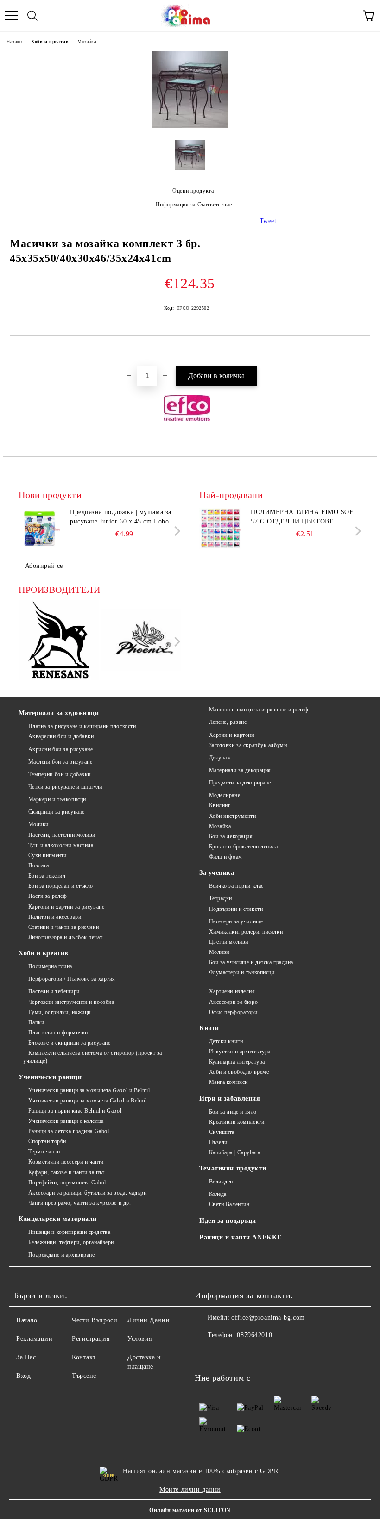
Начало (14, 41)
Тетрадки (220, 898)
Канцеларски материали (58, 1218)
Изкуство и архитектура (240, 1051)
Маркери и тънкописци (57, 799)
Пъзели (218, 1142)
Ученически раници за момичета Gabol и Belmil (89, 1090)
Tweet (268, 221)
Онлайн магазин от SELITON (190, 1510)
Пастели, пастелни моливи (61, 835)
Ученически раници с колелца (66, 1121)
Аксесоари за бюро (233, 1002)
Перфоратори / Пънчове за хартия (71, 979)
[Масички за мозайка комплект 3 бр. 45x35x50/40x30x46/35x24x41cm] (190, 125)
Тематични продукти (232, 1168)
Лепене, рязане (228, 722)
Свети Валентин (229, 1204)
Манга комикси (228, 1082)
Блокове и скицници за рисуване (69, 1043)
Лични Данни (148, 1320)
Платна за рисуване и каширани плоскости (82, 726)
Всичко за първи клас (236, 886)
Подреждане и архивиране (61, 1254)
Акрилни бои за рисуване (60, 749)
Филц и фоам (225, 856)
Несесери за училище (236, 921)
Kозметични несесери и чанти (66, 1161)
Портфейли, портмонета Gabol (67, 1182)
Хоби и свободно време (239, 1072)
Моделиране (224, 795)
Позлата (38, 865)
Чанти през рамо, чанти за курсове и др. (79, 1203)
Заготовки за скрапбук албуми (248, 745)
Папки (36, 1022)
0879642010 (254, 1335)
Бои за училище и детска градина (251, 962)
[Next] (175, 531)
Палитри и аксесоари (54, 917)
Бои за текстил (46, 875)
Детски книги (226, 1041)
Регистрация (90, 1338)
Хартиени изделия (232, 991)
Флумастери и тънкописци (241, 972)
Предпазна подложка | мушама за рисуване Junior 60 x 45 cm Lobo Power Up (120, 517)
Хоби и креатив (49, 41)
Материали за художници (59, 713)
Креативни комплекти (236, 1122)
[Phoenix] (141, 641)
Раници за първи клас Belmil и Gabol (74, 1111)
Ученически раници (50, 1077)
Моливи (38, 824)
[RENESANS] (59, 641)
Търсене (84, 1375)
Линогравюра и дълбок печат (65, 937)
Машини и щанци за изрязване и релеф (258, 709)
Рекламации (34, 1338)
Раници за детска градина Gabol (68, 1131)
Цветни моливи (228, 942)
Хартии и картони (231, 735)
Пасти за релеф (47, 896)
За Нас (26, 1357)
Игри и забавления (229, 1098)
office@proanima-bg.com (267, 1317)
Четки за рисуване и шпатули (65, 787)
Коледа (218, 1194)
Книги (209, 1028)
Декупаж (220, 757)
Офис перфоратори (233, 1012)
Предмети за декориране (240, 782)
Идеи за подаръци (227, 1220)
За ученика (216, 872)
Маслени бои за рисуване (60, 762)
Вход (23, 1375)
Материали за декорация (240, 770)
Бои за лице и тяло (233, 1111)
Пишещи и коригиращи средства (69, 1232)
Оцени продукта (193, 190)
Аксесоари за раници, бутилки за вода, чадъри (87, 1192)
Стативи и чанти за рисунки (63, 927)
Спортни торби (47, 1141)
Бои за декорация (231, 836)
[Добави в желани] (363, 351)
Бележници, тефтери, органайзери (71, 1242)
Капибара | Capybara (234, 1152)
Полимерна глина (50, 966)
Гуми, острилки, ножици (59, 1012)
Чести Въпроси (94, 1320)
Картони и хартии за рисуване (66, 906)
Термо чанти (44, 1151)
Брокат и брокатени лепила (243, 846)
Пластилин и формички (58, 1032)
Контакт (84, 1357)
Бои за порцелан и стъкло (60, 886)
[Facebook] (206, 1353)
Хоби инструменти (232, 816)
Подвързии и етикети (236, 909)
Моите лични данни (190, 1489)
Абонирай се (44, 565)
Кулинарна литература (237, 1061)
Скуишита (221, 1132)
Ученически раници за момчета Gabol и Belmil (87, 1100)
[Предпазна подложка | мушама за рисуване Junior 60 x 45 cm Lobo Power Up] (39, 528)
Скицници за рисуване (56, 812)
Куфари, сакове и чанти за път (66, 1172)
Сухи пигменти (47, 855)
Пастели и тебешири (54, 991)
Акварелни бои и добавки (61, 736)
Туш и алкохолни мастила (60, 845)
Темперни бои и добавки (59, 774)
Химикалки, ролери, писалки (246, 931)
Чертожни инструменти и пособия (71, 1002)
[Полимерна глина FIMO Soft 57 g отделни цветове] (220, 528)
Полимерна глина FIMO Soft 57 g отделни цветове (304, 517)
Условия (139, 1338)
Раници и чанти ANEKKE (240, 1237)
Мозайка (86, 41)
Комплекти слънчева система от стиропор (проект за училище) (92, 1057)
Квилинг (219, 805)
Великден (221, 1181)
